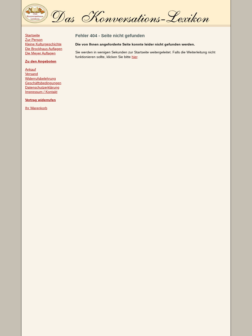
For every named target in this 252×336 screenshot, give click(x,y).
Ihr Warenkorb (36, 108)
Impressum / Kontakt (41, 92)
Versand (31, 74)
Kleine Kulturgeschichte (43, 44)
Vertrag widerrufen (40, 100)
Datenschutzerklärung (42, 87)
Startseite (32, 35)
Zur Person (34, 40)
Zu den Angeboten (40, 61)
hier (134, 57)
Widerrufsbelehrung (40, 78)
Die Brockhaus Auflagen (43, 49)
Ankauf (30, 69)
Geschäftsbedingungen (43, 83)
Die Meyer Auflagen (40, 53)
